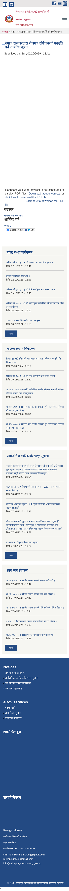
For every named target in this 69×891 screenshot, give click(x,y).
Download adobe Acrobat (45, 193)
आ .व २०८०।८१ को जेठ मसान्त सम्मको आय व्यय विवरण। (30, 594)
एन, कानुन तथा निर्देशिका (18, 683)
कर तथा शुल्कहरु (13, 688)
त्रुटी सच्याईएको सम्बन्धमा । (18, 276)
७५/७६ (7, 225)
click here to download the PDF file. (26, 197)
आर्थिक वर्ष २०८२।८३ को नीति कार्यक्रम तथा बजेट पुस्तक (30, 289)
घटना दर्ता (10, 707)
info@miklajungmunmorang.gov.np (22, 863)
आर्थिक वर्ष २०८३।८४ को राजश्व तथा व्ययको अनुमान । (29, 262)
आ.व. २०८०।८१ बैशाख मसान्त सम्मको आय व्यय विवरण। (30, 634)
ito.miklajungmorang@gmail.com (27, 854)
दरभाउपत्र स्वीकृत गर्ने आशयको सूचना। (23, 542)
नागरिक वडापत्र (13, 718)
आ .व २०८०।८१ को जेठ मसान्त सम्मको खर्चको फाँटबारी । (30, 580)
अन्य (11, 333)
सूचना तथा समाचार (13, 215)
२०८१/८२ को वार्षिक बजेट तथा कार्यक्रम (23, 320)
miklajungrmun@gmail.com (18, 858)
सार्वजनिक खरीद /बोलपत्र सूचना (21, 678)
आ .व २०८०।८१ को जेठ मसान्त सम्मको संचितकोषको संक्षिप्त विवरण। (35, 607)
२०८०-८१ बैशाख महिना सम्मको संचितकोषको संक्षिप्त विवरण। (31, 621)
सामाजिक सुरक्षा (13, 713)
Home (5, 31)
